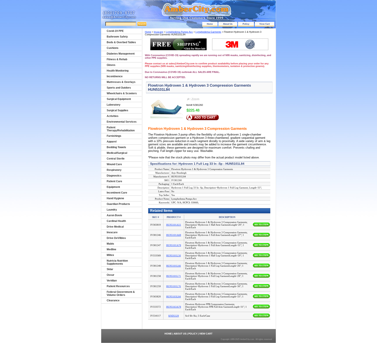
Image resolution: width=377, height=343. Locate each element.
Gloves (111, 65)
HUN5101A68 (173, 235)
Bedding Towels (116, 147)
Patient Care (114, 181)
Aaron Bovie (114, 215)
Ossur (110, 274)
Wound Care (114, 164)
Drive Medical (115, 226)
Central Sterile (116, 158)
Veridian (112, 280)
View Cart (264, 24)
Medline (111, 249)
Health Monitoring (118, 70)
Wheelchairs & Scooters (122, 93)
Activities (112, 116)
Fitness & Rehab (117, 59)
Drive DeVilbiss (116, 238)
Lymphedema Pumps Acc (179, 32)
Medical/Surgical (117, 152)
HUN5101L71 (173, 276)
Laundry (112, 209)
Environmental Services (122, 121)
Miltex (110, 255)
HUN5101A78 (173, 245)
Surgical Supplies (117, 110)
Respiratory (114, 170)
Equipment (113, 187)
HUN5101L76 (173, 286)
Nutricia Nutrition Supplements (117, 262)
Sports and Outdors (119, 87)
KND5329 (173, 315)
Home (210, 24)
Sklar (110, 269)
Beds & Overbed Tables (121, 42)
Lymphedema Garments (208, 32)
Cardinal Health (116, 221)
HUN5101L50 (173, 255)
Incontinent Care (117, 192)
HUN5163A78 (173, 306)
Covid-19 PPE (115, 31)
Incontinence (115, 76)
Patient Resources (118, 286)
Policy (246, 24)
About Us (228, 24)
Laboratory (113, 104)
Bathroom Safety (117, 36)
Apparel (112, 141)
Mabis (110, 243)
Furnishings (114, 135)
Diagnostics (114, 175)
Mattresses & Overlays (121, 82)
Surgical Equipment (119, 99)
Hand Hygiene (115, 198)
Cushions (112, 48)
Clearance (113, 300)
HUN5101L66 (173, 265)
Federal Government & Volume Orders (121, 293)
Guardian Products (118, 204)
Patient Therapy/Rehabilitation (121, 129)
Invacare (158, 32)
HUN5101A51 (173, 224)
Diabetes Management (121, 53)
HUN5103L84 (173, 296)
